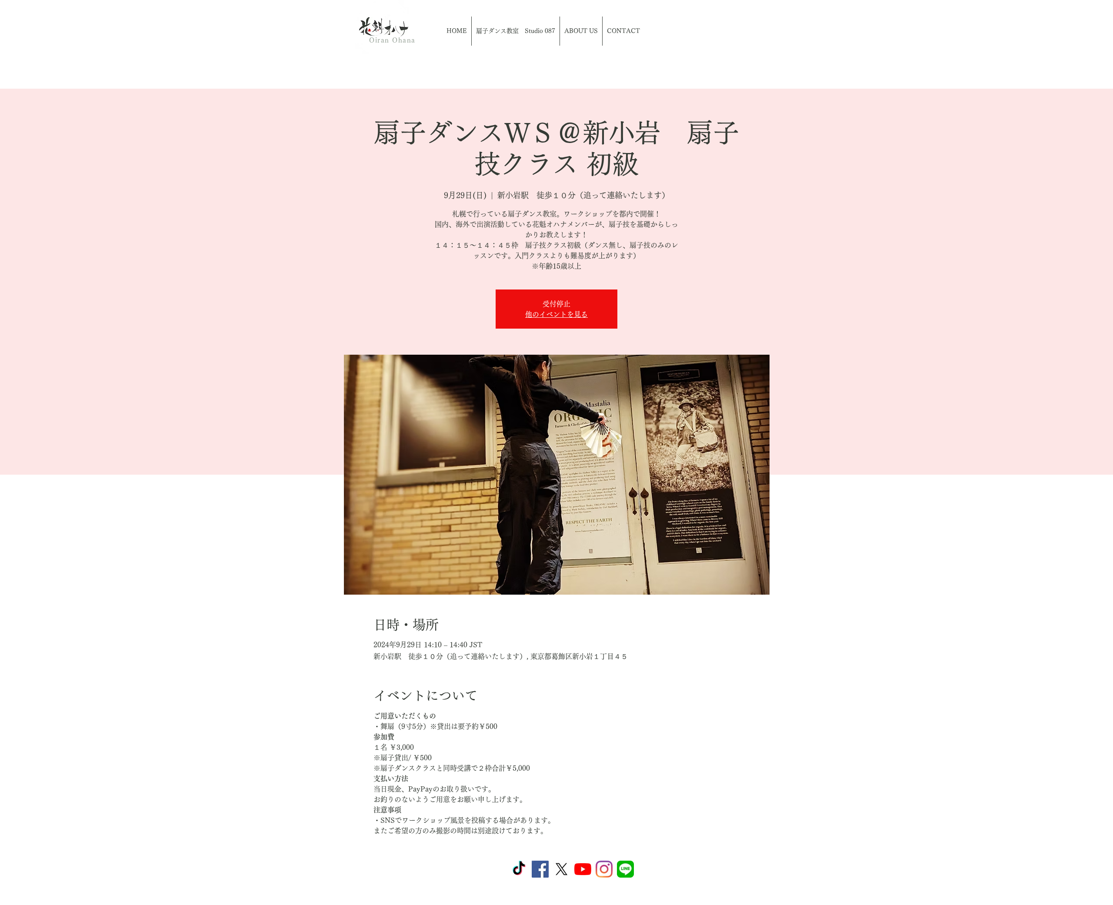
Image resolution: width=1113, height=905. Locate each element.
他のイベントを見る (556, 314)
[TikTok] (518, 869)
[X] (561, 869)
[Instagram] (604, 869)
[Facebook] (540, 869)
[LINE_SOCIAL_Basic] (625, 869)
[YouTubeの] (582, 869)
